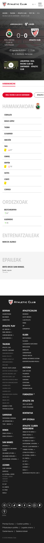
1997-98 (31, 13)
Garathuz (5, 471)
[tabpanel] (22, 186)
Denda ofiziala (6, 433)
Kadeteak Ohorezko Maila (10, 379)
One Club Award (27, 404)
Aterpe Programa (28, 407)
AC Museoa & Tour (28, 440)
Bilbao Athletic (7, 356)
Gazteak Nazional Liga (9, 373)
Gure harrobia (6, 468)
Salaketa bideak (22, 531)
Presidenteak (26, 385)
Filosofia (25, 341)
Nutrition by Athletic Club (30, 473)
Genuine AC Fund (7, 406)
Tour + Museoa (6, 424)
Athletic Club (22, 13)
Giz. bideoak (5, 329)
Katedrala (5, 445)
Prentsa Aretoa (27, 355)
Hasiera (4, 13)
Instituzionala (27, 338)
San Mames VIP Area (8, 453)
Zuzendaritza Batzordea (30, 344)
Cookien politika (23, 524)
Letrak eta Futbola (28, 452)
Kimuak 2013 (5, 400)
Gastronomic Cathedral (9, 459)
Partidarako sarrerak (9, 418)
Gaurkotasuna (6, 314)
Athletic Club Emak (8, 350)
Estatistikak (26, 382)
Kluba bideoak (6, 338)
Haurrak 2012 (6, 385)
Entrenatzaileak (27, 388)
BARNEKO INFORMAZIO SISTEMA (31, 358)
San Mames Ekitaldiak (8, 456)
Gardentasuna (27, 352)
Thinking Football (28, 449)
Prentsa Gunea (8, 524)
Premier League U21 (8, 359)
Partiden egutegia (7, 409)
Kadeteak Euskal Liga (8, 376)
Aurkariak (25, 379)
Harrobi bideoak (7, 335)
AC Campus (5, 487)
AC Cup (4, 484)
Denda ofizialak (7, 436)
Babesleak (26, 349)
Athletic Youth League (9, 368)
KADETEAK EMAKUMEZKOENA (10, 382)
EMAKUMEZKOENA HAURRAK (9, 394)
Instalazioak (26, 347)
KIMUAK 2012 (5, 397)
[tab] (17, 95)
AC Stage (5, 490)
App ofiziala (28, 419)
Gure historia (27, 371)
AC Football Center (8, 474)
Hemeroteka (6, 320)
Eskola (4, 493)
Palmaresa (26, 373)
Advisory (5, 479)
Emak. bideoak (6, 332)
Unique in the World (29, 432)
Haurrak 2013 (6, 391)
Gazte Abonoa (27, 317)
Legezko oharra (27, 527)
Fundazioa (28, 394)
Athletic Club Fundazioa (30, 446)
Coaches (5, 481)
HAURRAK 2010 (6, 388)
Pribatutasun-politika (10, 527)
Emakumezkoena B (7, 353)
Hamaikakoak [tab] (8, 83)
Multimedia (5, 317)
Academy (25, 467)
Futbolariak (26, 376)
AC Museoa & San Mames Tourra (9, 449)
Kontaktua (28, 413)
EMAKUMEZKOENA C (7, 362)
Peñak (24, 323)
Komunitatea (26, 328)
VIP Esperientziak (7, 421)
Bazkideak (25, 314)
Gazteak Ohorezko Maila (9, 371)
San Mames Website (28, 437)
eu (33, 4)
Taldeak (12, 13)
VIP (23, 325)
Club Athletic (27, 320)
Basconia (5, 365)
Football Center (7, 476)
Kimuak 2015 (5, 403)
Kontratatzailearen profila (31, 361)
